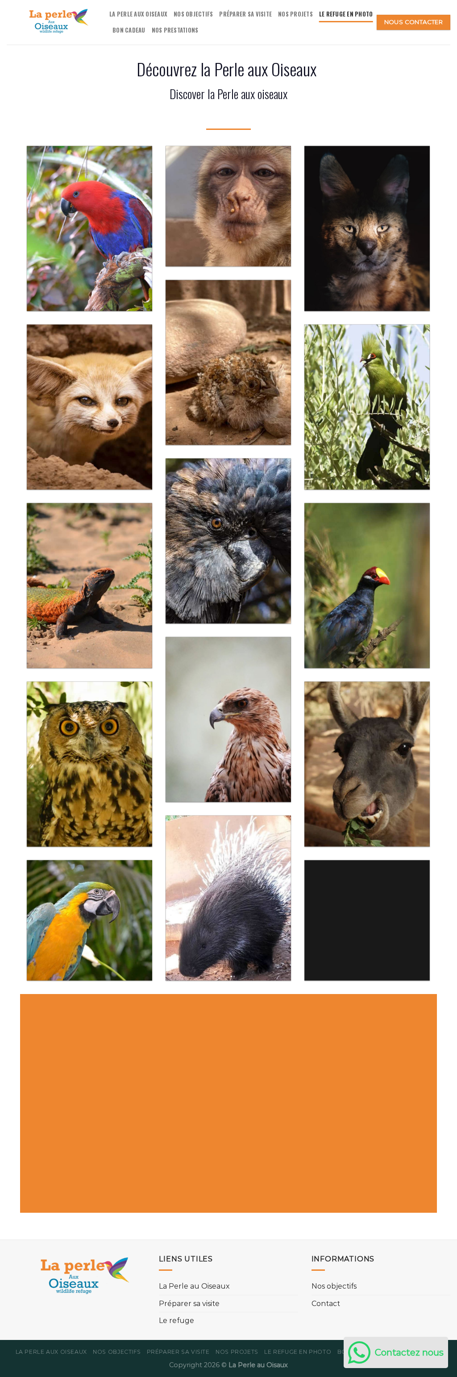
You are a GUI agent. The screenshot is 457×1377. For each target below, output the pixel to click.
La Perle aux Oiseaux (138, 14)
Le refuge (176, 1321)
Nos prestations (175, 30)
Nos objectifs (193, 14)
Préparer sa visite (245, 14)
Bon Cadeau (128, 30)
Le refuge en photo (346, 14)
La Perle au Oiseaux (194, 1286)
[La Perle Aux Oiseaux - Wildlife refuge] (51, 22)
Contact (326, 1303)
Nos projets (295, 14)
